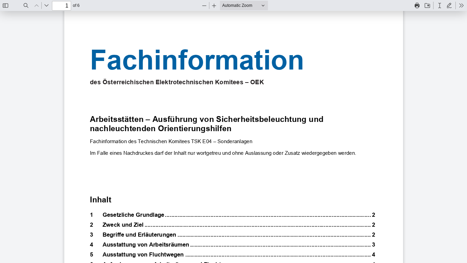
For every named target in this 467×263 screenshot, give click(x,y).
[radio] (439, 5)
